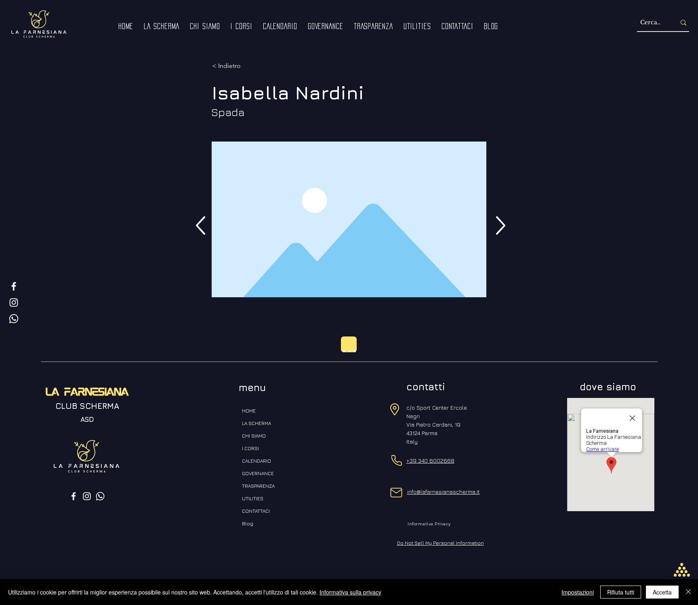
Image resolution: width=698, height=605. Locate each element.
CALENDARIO (256, 461)
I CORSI (250, 448)
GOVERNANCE (258, 473)
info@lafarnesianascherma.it (443, 491)
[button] (205, 26)
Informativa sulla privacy (350, 592)
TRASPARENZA (258, 486)
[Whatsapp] (13, 318)
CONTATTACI (256, 511)
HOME (249, 411)
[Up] (200, 225)
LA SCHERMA (256, 423)
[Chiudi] (688, 592)
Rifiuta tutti (620, 592)
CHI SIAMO (254, 436)
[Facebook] (13, 286)
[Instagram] (13, 302)
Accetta (662, 592)
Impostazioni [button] (577, 592)
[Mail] (396, 492)
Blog (247, 523)
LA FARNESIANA (87, 392)
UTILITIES (252, 498)
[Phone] (396, 460)
